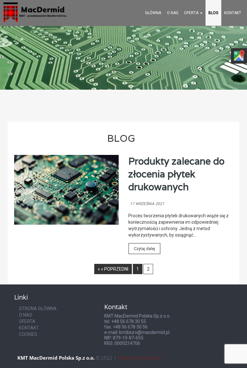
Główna (153, 13)
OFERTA (27, 321)
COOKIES (28, 334)
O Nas (172, 13)
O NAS (25, 315)
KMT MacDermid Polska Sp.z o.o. (56, 358)
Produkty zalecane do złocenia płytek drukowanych (176, 174)
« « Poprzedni (113, 269)
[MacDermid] (35, 11)
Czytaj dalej (144, 248)
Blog (213, 13)
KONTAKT (232, 13)
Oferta (191, 13)
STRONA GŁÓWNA (38, 308)
